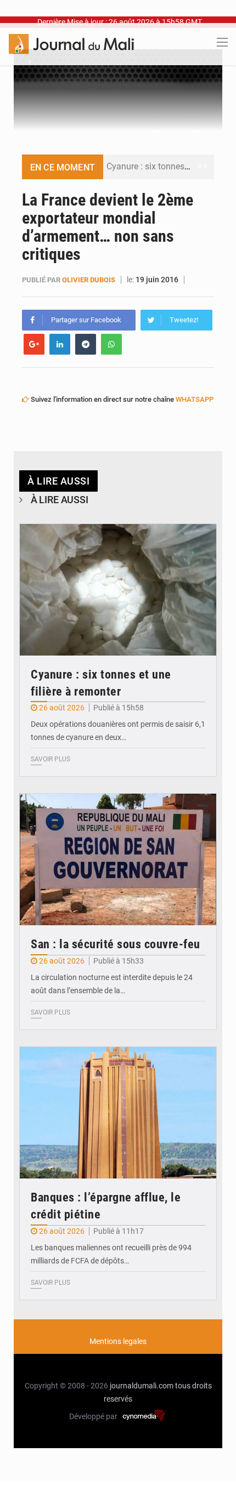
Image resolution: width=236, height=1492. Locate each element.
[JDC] (71, 43)
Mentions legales (118, 1341)
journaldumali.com (141, 1385)
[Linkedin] (59, 344)
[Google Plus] (34, 344)
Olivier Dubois (88, 280)
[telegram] (85, 344)
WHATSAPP (194, 399)
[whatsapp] (111, 344)
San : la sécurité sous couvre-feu (115, 944)
